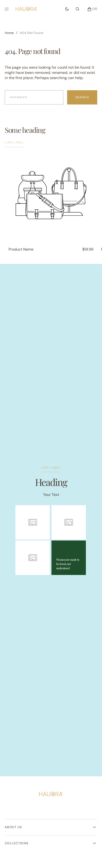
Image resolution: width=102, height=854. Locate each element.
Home (9, 33)
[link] (51, 795)
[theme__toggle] (67, 9)
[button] (77, 9)
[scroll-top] (91, 843)
